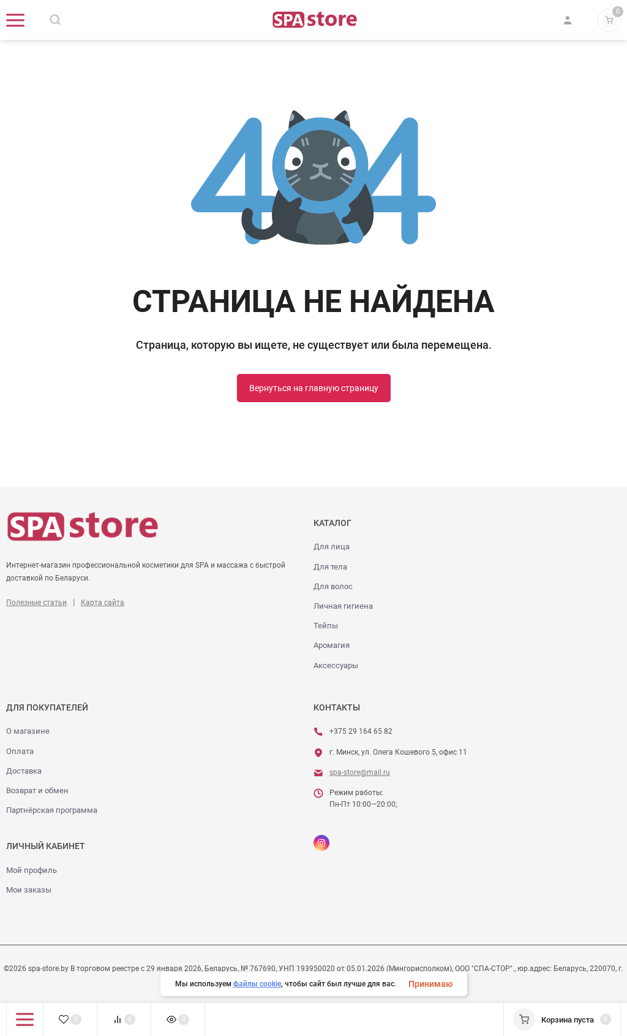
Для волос (333, 586)
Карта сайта (102, 602)
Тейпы (326, 625)
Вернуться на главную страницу (313, 388)
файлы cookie (257, 984)
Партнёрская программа (51, 810)
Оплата (20, 751)
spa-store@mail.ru (359, 772)
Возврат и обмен (37, 790)
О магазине (28, 731)
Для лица (332, 546)
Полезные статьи (36, 602)
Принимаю (430, 984)
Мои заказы (28, 889)
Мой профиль (31, 870)
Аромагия (332, 645)
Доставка (24, 770)
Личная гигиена (343, 606)
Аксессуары (336, 665)
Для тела (330, 566)
